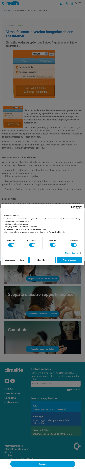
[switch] (32, 245)
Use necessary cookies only (15, 260)
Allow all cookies (69, 260)
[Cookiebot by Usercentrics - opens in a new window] (72, 207)
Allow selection (42, 260)
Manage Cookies (71, 253)
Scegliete (42, 464)
